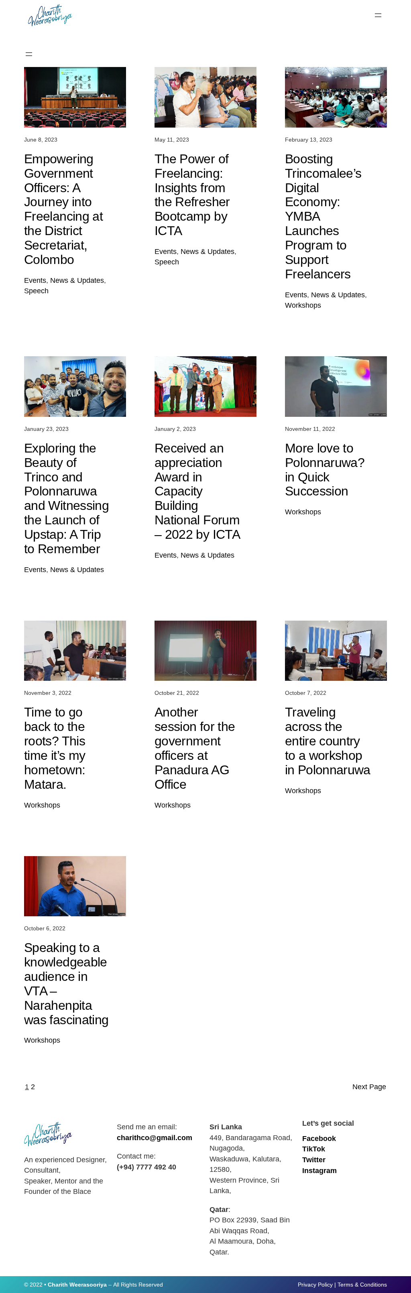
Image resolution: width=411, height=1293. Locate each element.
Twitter (314, 1160)
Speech (36, 291)
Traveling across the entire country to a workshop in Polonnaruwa (327, 741)
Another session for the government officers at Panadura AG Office (195, 748)
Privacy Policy (315, 1284)
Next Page (369, 1087)
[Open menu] (378, 15)
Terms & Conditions (362, 1284)
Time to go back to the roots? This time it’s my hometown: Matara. (54, 748)
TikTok (313, 1149)
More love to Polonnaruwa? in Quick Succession (324, 470)
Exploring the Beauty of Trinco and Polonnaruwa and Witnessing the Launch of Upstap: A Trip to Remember (66, 498)
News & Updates (77, 280)
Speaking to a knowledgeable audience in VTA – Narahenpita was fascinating (66, 984)
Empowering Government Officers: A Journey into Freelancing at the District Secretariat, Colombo (63, 209)
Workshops (303, 305)
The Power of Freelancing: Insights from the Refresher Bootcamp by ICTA (192, 195)
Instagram (319, 1171)
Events (35, 280)
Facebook (319, 1139)
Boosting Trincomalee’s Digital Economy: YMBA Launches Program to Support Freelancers (323, 216)
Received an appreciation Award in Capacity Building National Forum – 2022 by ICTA (197, 491)
